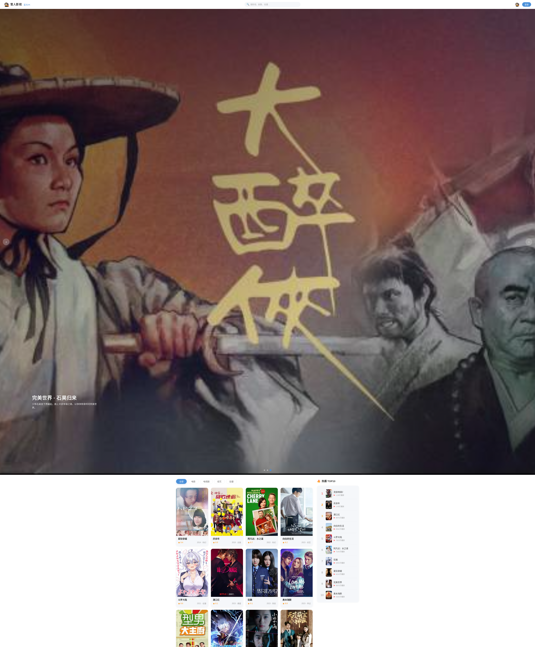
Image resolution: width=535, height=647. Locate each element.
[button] (264, 470)
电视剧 (206, 481)
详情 (182, 532)
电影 (193, 481)
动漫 (231, 481)
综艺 (219, 481)
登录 (527, 4)
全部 (181, 481)
